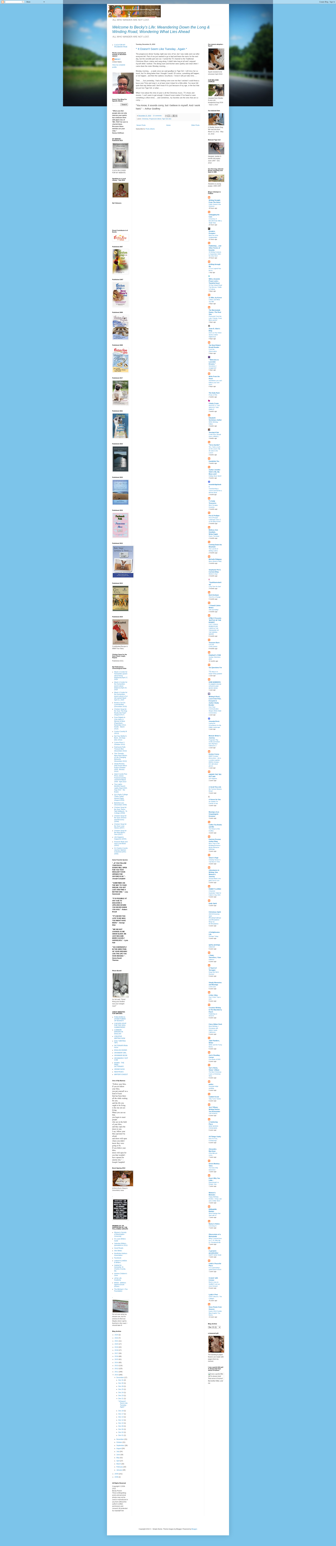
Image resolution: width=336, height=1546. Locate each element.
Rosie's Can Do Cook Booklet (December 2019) (120, 704)
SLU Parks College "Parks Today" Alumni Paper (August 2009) (121, 797)
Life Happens (213, 778)
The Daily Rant (214, 393)
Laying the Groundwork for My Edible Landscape (215, 725)
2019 (117, 1347)
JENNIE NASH (119, 1069)
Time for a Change (214, 597)
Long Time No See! (215, 586)
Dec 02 (121, 1432)
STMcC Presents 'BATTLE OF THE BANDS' (215, 620)
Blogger (194, 1529)
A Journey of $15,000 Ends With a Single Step (215, 221)
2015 (117, 1359)
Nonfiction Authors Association (120, 1254)
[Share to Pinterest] (176, 115)
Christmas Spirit (215, 912)
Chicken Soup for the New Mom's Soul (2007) (120, 832)
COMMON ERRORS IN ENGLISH (118, 1032)
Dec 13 (121, 1417)
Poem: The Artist (214, 536)
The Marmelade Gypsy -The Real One (215, 312)
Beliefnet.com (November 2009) (120, 804)
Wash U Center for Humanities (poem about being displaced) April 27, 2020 (121, 675)
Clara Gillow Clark (215, 1024)
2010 (117, 1375)
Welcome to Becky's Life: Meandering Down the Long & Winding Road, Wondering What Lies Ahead (161, 29)
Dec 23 (121, 1395)
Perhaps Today (213, 936)
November (120, 1439)
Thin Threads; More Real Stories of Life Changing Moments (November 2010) (120, 757)
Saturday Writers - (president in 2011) (121, 1244)
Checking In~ (213, 1226)
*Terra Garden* (214, 445)
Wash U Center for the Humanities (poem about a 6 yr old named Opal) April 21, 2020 (121, 696)
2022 (117, 1338)
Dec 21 (121, 1398)
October (119, 1442)
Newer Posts (141, 125)
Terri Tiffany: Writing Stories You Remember (214, 1109)
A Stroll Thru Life (215, 787)
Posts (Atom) (150, 129)
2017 (117, 1353)
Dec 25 (121, 1389)
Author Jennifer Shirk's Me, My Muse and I (214, 472)
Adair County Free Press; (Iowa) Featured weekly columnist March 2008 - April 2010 (120, 778)
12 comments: (157, 115)
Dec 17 (121, 1414)
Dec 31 (121, 1380)
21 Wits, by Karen (215, 298)
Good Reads (118, 1248)
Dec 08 (121, 1426)
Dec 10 (121, 1423)
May (118, 1458)
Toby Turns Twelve (215, 1099)
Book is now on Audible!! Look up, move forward (214, 1284)
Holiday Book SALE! (215, 476)
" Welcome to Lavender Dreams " (214, 362)
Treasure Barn (214, 643)
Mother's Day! (213, 574)
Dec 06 (121, 1429)
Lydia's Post (213, 1295)
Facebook (117, 1258)
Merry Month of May (215, 561)
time (170, 119)
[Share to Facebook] (173, 115)
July (118, 1451)
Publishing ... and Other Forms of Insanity (215, 248)
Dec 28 (121, 1386)
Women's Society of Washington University (120, 1234)
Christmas (145, 119)
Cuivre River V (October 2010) (119, 743)
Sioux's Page (213, 858)
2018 (117, 1350)
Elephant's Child (215, 655)
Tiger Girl (165, 119)
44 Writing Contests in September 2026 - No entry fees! (215, 254)
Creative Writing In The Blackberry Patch (215, 1010)
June (118, 1455)
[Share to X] (171, 115)
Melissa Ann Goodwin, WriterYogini (213, 532)
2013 (117, 1365)
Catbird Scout (214, 1097)
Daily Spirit (213, 903)
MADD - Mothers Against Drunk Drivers (120, 1285)
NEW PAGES (119, 1072)
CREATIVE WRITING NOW (119, 1037)
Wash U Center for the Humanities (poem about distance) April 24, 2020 (120, 686)
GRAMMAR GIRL (120, 1053)
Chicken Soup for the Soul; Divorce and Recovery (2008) (120, 818)
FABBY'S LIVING (215, 889)
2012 (117, 1369)
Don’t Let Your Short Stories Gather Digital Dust (215, 334)
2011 (117, 1372)
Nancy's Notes (214, 1224)
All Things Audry (215, 1137)
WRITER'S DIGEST (121, 1074)
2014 (117, 1362)
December (120, 1377)
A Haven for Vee (215, 799)
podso (211, 1084)
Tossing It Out (214, 432)
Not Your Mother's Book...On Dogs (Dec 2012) (120, 738)
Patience (211, 959)
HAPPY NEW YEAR (215, 1255)
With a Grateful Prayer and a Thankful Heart (214, 281)
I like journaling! (213, 609)
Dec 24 (121, 1392)
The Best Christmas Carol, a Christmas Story (215, 1074)
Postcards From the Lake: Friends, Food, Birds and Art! (215, 318)
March (118, 1464)
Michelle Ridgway (215, 559)
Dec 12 (121, 1420)
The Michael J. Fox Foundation (121, 1290)
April (118, 1461)
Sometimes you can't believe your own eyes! (215, 382)
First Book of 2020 (214, 1059)
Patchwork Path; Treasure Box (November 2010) (120, 749)
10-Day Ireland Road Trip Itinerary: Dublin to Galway (215, 287)
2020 (117, 1344)
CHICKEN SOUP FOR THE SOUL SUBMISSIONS (120, 1025)
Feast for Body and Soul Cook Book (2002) (121, 843)
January (119, 1470)
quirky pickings (214, 945)
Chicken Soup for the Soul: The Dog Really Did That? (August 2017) (120, 712)
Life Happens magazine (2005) (120, 838)
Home (168, 125)
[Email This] (166, 115)
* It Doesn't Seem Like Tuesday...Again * (161, 49)
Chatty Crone (214, 403)
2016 (117, 1356)
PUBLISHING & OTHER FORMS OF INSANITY (120, 1019)
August (119, 1448)
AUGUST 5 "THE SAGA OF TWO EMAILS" (214, 407)
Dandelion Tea (214, 461)
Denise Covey (214, 754)
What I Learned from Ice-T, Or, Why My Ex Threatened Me (215, 1240)
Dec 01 (121, 1435)
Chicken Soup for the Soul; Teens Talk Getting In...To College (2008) (120, 810)
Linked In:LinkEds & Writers (120, 1261)
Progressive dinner (155, 119)
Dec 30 (121, 1383)
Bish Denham (214, 595)
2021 (117, 1341)
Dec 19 (121, 1411)
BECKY (117, 59)
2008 (117, 1477)
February (119, 1467)
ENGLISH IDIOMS (120, 1050)
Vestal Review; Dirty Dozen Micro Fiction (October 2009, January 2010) (120, 767)
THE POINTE (213, 1113)
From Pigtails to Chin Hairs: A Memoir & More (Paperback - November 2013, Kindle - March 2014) (120, 723)
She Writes (118, 1251)
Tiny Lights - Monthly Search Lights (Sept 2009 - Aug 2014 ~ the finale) (121, 788)
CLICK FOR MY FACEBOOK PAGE (120, 46)
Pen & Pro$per (214, 516)
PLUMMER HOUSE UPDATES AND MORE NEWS (215, 686)
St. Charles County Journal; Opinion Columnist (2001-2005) (121, 851)
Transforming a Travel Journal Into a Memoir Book (215, 490)
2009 (117, 1474)
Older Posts (195, 125)
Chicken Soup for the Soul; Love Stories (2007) (120, 826)
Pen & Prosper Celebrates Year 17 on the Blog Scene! (215, 519)
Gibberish (212, 947)
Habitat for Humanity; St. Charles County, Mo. (120, 1268)
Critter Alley (213, 995)
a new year (212, 986)
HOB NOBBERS (215, 682)
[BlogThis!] (168, 115)
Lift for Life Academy (118, 1279)
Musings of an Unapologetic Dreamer (214, 814)
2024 (117, 1335)
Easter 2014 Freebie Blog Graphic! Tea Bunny (215, 1313)
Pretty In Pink (213, 395)
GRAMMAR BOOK (120, 1055)
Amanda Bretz (214, 721)
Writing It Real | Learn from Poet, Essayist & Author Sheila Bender (215, 701)
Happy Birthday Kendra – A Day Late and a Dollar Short (215, 1199)
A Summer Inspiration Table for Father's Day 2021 (215, 893)
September (120, 1445)
